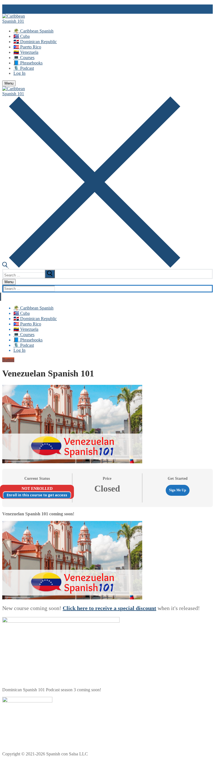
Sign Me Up (177, 490)
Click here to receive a (90, 608)
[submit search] (50, 274)
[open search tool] (91, 266)
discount (146, 608)
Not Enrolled (37, 489)
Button (8, 359)
